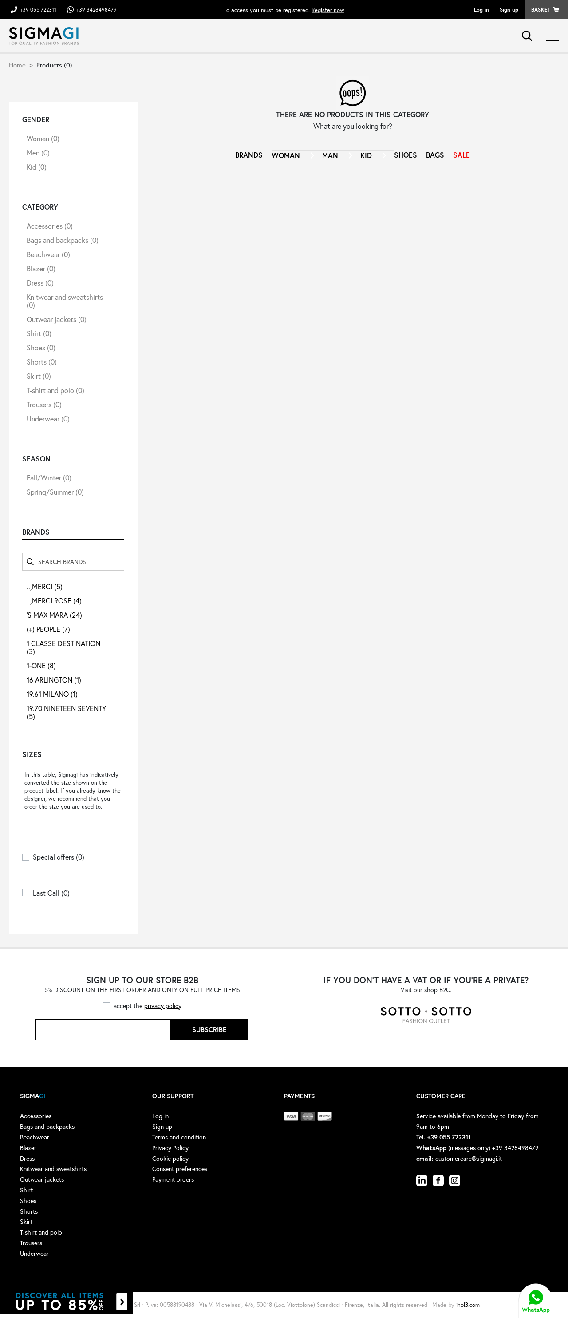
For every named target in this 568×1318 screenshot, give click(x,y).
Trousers (44, 404)
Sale (461, 154)
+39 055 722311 (38, 9)
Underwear (48, 418)
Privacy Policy (170, 1147)
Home (17, 64)
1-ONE (41, 665)
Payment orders (173, 1179)
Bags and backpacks (63, 240)
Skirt (39, 376)
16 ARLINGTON (54, 679)
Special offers (58, 856)
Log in (481, 9)
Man (330, 155)
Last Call (51, 892)
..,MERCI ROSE (54, 600)
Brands (249, 154)
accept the (147, 1005)
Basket (540, 9)
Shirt (39, 333)
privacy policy (162, 1005)
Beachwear (48, 254)
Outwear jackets (57, 319)
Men (38, 152)
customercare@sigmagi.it (468, 1158)
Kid (37, 166)
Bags (435, 154)
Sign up (509, 9)
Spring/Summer (55, 491)
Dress (40, 282)
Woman (286, 155)
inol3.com (468, 1305)
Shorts (42, 361)
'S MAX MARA (54, 614)
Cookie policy (170, 1158)
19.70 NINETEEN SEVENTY (66, 712)
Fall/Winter (49, 477)
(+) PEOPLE (48, 629)
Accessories (50, 225)
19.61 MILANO (52, 694)
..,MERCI (45, 586)
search (527, 36)
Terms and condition (179, 1137)
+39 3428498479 (96, 9)
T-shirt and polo (55, 390)
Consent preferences (179, 1168)
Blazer (41, 268)
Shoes (41, 347)
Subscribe (209, 1029)
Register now (328, 9)
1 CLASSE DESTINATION (63, 647)
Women (43, 138)
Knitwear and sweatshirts (65, 301)
